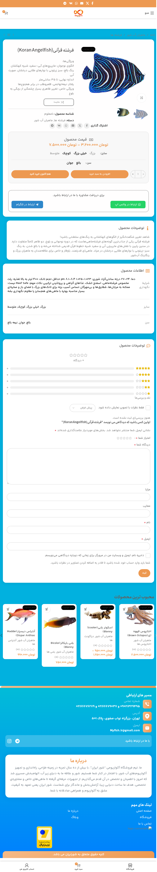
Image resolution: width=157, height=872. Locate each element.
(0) (134, 649)
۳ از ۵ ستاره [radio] (124, 438)
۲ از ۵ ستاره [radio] (127, 438)
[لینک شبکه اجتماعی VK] (71, 3)
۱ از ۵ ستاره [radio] (130, 438)
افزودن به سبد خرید (99, 174)
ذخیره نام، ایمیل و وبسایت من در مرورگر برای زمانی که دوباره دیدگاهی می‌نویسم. (94, 555)
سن (89, 163)
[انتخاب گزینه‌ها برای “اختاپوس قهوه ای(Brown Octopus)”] (124, 609)
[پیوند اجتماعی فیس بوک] (92, 3)
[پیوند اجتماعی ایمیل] (82, 3)
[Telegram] (17, 741)
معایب (146, 506)
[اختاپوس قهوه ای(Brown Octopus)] (136, 615)
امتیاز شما (143, 438)
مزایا (147, 489)
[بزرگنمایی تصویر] (141, 98)
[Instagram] (9, 741)
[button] (145, 74)
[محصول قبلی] (13, 35)
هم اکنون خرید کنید (40, 174)
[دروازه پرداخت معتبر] (44, 837)
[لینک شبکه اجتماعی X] (87, 3)
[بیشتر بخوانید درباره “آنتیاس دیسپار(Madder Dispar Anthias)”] (8, 609)
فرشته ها (116, 35)
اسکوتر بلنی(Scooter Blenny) (100, 629)
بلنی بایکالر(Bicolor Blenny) (62, 645)
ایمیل (145, 539)
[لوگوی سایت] (78, 13)
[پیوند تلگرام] (65, 3)
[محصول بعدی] (4, 35)
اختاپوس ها (144, 644)
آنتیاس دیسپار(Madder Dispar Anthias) (21, 633)
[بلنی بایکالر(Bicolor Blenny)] (59, 621)
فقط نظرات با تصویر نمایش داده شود (121, 407)
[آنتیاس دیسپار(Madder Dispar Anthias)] (20, 615)
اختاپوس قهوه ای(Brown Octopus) (139, 633)
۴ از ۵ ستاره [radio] (121, 438)
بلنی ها (51, 652)
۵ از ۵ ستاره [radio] (117, 438)
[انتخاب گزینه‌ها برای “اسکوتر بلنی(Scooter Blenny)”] (85, 609)
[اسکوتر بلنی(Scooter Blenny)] (97, 613)
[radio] (93, 153)
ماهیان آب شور (136, 35)
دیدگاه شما (142, 445)
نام (147, 522)
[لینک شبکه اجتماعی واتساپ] (76, 3)
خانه (152, 35)
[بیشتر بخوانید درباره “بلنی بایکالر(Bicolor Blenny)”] (47, 609)
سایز (104, 153)
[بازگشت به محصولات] (9, 35)
